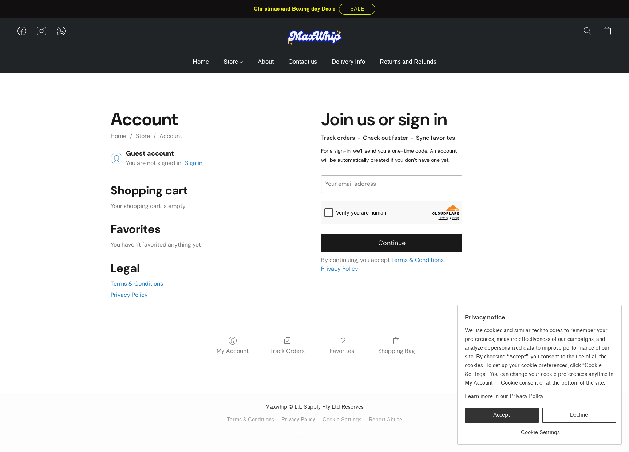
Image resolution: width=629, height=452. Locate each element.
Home (201, 61)
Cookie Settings (342, 420)
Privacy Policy (129, 295)
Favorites (342, 351)
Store (231, 61)
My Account (233, 351)
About (266, 61)
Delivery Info (348, 61)
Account (170, 136)
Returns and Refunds (408, 61)
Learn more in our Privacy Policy (504, 396)
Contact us (302, 61)
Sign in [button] (193, 163)
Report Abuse (385, 420)
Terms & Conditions (137, 283)
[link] (540, 430)
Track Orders (287, 351)
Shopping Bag (396, 351)
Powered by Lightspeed (314, 432)
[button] (357, 9)
